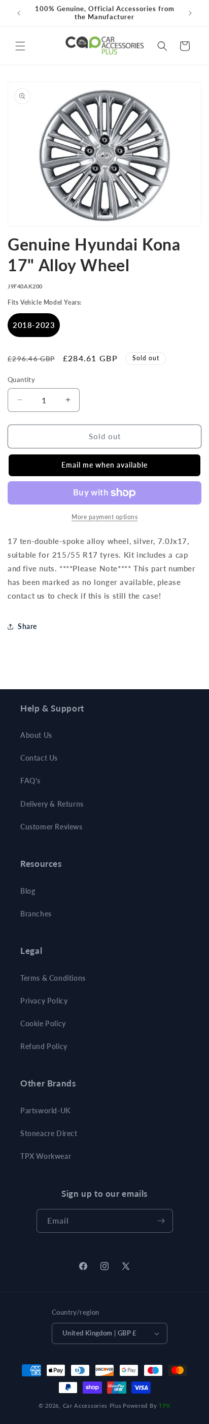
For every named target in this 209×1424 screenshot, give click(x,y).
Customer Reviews (51, 826)
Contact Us (39, 757)
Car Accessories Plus (92, 1405)
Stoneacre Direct (49, 1133)
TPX (164, 1405)
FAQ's (30, 780)
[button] (20, 46)
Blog (27, 891)
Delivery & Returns (52, 804)
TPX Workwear (45, 1156)
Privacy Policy (43, 1000)
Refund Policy (43, 1046)
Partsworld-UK (45, 1110)
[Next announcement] (190, 13)
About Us (36, 735)
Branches (36, 913)
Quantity (21, 379)
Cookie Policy (43, 1023)
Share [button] (27, 626)
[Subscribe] (161, 1221)
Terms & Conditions (53, 978)
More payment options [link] (104, 517)
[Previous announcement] (19, 13)
